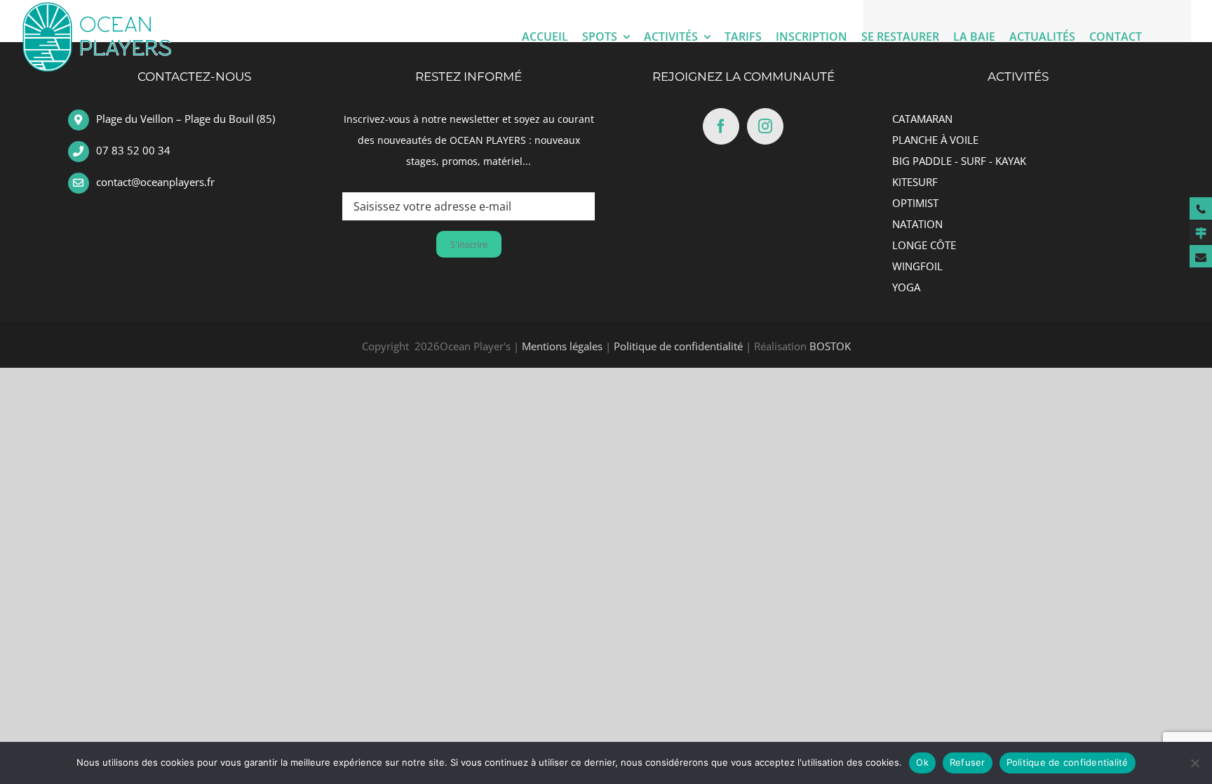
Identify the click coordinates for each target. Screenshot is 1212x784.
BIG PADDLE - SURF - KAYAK (959, 161)
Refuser (967, 762)
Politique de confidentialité (678, 346)
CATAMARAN (922, 119)
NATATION (917, 224)
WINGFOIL (917, 266)
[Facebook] (721, 126)
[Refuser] (1194, 763)
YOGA (906, 287)
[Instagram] (765, 126)
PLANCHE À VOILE (935, 140)
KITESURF (915, 182)
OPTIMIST (915, 203)
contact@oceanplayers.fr (155, 182)
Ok (922, 762)
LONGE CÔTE (924, 245)
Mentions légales (562, 346)
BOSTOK (830, 346)
